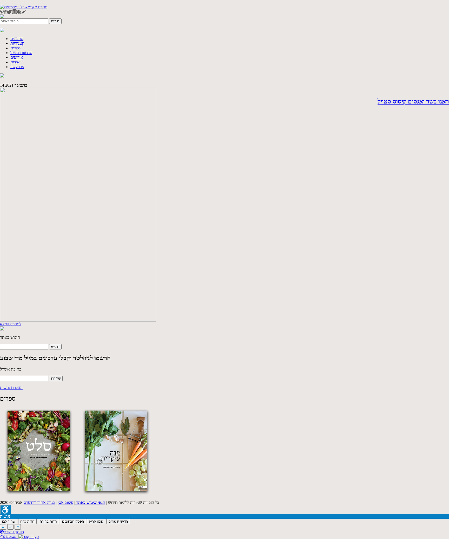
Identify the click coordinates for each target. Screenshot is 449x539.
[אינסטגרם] (14, 13)
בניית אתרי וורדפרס (39, 502)
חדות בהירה (48, 521)
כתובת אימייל (10, 369)
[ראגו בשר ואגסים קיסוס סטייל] (78, 320)
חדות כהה (27, 521)
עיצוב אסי (65, 502)
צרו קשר (17, 66)
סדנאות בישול (21, 52)
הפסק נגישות (14, 532)
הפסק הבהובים (73, 521)
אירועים (16, 57)
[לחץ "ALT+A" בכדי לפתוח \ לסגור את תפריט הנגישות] (5, 509)
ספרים (15, 48)
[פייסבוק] (5, 13)
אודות (15, 62)
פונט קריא (96, 521)
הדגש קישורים (118, 521)
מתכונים (16, 38)
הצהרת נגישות (11, 387)
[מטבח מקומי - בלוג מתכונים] (23, 7)
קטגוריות (17, 43)
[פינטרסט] (2, 13)
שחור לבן (8, 521)
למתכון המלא (10, 324)
